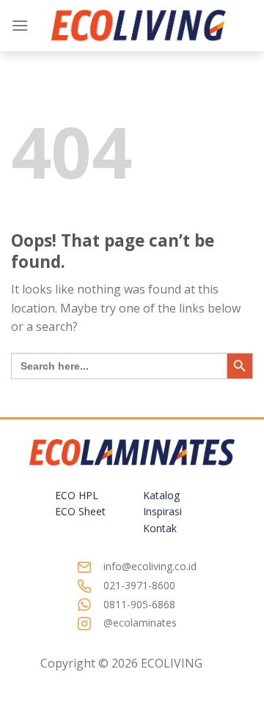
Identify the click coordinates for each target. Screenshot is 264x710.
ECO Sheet (80, 511)
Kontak (160, 528)
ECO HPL (76, 495)
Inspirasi (162, 511)
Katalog (161, 495)
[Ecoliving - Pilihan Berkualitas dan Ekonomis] (139, 26)
